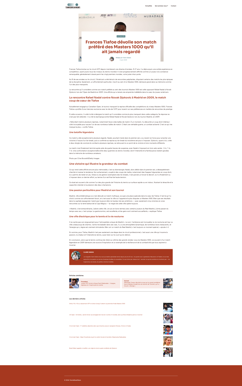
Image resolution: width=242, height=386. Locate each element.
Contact (173, 6)
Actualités (148, 6)
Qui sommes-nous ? (161, 6)
